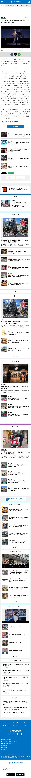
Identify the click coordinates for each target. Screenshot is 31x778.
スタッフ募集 (4, 749)
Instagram (17, 734)
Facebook (9, 734)
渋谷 (2, 24)
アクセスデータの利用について (8, 743)
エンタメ (9, 24)
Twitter (13, 734)
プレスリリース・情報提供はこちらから (10, 741)
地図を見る (15, 126)
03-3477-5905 (14, 63)
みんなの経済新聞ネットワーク (15, 763)
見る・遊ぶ (12, 5)
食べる (7, 5)
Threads (21, 734)
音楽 (13, 24)
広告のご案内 (4, 747)
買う (17, 5)
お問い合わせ (4, 745)
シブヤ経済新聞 (15, 2)
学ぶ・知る (28, 5)
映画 (5, 24)
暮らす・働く (22, 5)
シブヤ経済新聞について (7, 739)
